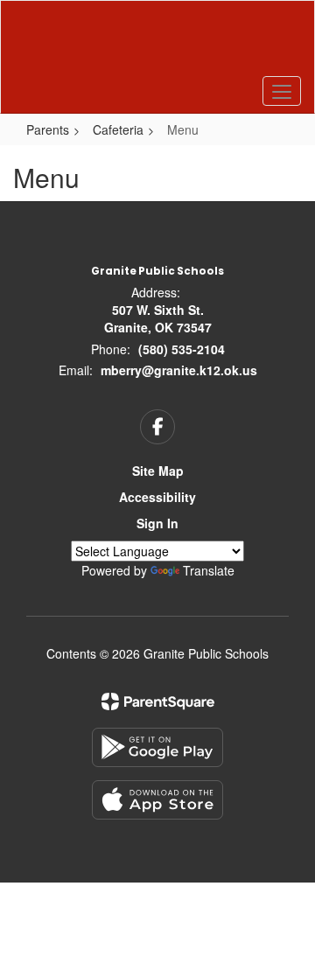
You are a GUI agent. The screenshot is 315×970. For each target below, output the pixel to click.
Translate (208, 570)
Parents (47, 129)
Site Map (158, 470)
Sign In (157, 523)
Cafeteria (118, 129)
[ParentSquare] (158, 701)
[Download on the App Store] (157, 800)
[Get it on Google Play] (157, 747)
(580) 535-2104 (181, 349)
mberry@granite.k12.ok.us (179, 370)
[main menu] (281, 91)
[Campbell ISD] (157, 43)
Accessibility (157, 497)
